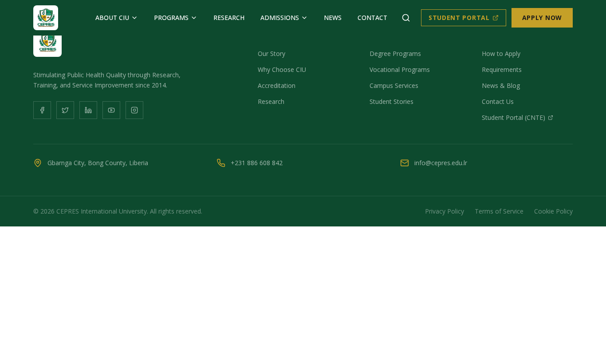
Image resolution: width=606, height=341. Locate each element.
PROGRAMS (171, 17)
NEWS (333, 17)
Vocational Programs (400, 69)
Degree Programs (395, 53)
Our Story (271, 53)
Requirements (502, 69)
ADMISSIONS (279, 17)
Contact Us (498, 101)
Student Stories (391, 101)
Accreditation (276, 85)
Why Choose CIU (282, 69)
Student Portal (459, 17)
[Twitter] (65, 110)
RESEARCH (228, 17)
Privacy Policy (444, 211)
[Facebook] (42, 110)
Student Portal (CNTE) (513, 117)
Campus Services (394, 85)
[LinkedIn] (88, 110)
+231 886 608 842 (257, 163)
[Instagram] (134, 110)
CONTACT (372, 17)
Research (271, 101)
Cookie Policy (553, 211)
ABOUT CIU (112, 17)
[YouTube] (111, 110)
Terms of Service (499, 211)
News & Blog (501, 85)
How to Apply (501, 53)
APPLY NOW (542, 17)
